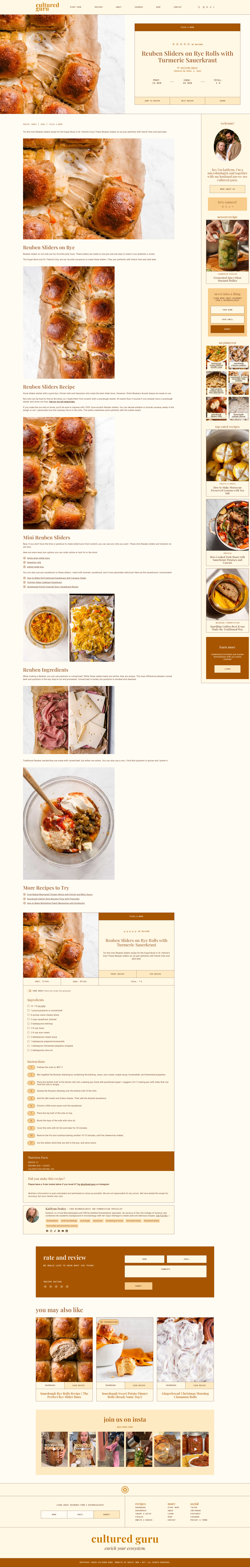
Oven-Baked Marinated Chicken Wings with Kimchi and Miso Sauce (59, 894)
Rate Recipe (187, 101)
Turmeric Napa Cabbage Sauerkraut (44, 582)
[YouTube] (62, 1230)
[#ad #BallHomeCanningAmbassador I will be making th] (195, 1449)
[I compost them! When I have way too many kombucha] (167, 1449)
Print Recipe (117, 974)
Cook (43, 124)
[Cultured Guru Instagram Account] (204, 7)
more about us (227, 189)
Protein (228, 553)
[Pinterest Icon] (226, 207)
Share (223, 101)
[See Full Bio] (169, 1215)
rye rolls (41, 1006)
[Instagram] (51, 1230)
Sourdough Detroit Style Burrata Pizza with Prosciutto (53, 899)
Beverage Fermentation (227, 623)
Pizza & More (187, 27)
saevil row (133, 1562)
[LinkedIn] (66, 1230)
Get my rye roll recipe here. (62, 401)
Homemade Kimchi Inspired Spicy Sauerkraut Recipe (52, 587)
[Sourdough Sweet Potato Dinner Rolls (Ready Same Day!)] (124, 1349)
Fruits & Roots (227, 484)
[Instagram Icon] (223, 207)
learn (227, 669)
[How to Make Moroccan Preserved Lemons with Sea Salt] (227, 455)
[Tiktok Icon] (229, 207)
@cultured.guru (88, 1184)
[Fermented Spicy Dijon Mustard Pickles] (227, 245)
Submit (227, 329)
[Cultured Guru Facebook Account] (213, 7)
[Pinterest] (58, 1230)
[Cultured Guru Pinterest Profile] (207, 7)
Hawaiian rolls (34, 562)
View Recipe (78, 1385)
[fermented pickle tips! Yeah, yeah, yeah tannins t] (83, 1449)
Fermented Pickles (227, 274)
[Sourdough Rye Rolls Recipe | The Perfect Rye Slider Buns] (64, 1349)
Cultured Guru (105, 1562)
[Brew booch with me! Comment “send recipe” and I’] (54, 1449)
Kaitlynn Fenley (189, 68)
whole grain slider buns (38, 558)
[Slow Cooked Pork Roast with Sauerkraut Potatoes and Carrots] (227, 525)
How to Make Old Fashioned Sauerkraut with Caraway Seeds (56, 578)
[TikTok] (55, 1230)
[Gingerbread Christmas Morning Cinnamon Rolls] (185, 1349)
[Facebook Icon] (232, 207)
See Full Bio (162, 1215)
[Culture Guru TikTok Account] (210, 7)
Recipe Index (30, 124)
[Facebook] (47, 1230)
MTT (144, 1562)
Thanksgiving (110, 1322)
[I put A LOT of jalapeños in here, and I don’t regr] (139, 1449)
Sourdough (50, 1385)
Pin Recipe (155, 974)
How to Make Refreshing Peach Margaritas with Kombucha (56, 903)
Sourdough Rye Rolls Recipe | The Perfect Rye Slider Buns (64, 1395)
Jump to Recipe (152, 101)
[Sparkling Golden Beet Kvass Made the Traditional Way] (227, 594)
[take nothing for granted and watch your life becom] (111, 1449)
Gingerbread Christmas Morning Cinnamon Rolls (185, 1395)
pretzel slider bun (35, 567)
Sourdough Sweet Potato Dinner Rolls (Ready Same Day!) (125, 1395)
